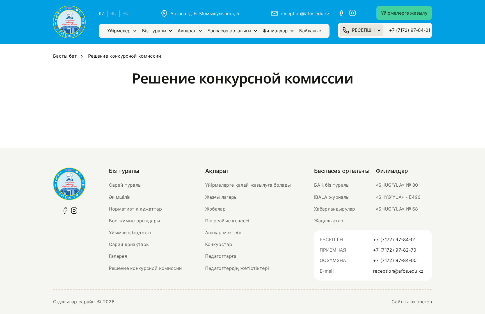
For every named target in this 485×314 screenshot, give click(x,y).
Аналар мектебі (223, 232)
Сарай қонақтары (129, 244)
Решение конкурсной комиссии (145, 268)
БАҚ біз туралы (331, 185)
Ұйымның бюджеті (130, 232)
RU (113, 13)
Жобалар (215, 209)
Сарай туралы (125, 185)
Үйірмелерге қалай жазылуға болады (248, 185)
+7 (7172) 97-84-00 (395, 260)
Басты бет (65, 56)
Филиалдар (275, 30)
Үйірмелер (119, 30)
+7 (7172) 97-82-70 (395, 250)
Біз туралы (154, 30)
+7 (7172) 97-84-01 (409, 30)
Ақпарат (187, 30)
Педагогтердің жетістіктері (237, 268)
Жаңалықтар (328, 220)
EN (125, 13)
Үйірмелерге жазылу (404, 13)
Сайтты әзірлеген (412, 301)
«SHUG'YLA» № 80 (397, 185)
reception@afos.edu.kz (398, 271)
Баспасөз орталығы (229, 30)
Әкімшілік (120, 197)
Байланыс (310, 30)
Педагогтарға (221, 256)
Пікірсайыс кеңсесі (227, 220)
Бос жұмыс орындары (134, 220)
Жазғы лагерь (221, 197)
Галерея (118, 256)
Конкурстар (218, 244)
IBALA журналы (331, 197)
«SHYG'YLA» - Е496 (398, 197)
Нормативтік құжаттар (135, 209)
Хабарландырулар (334, 209)
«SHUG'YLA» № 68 (397, 209)
